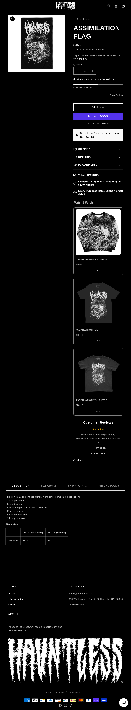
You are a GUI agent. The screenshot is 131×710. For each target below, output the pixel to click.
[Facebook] (60, 705)
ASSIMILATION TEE (87, 329)
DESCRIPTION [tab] (20, 485)
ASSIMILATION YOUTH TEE (91, 400)
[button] (6, 6)
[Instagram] (65, 705)
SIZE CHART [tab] (48, 485)
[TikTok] (70, 705)
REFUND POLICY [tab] (108, 485)
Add (98, 270)
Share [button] (80, 460)
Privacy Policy (15, 599)
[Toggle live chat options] (123, 702)
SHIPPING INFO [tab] (77, 485)
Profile (11, 604)
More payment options (98, 124)
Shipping (77, 50)
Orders (12, 593)
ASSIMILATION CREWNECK (91, 259)
